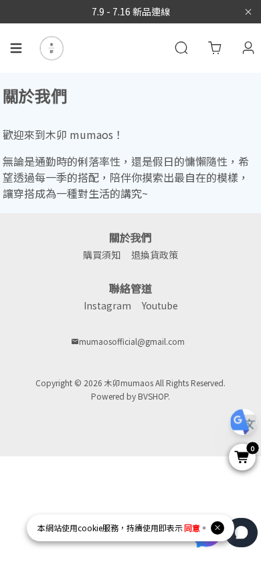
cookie (90, 527)
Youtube (160, 305)
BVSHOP (153, 396)
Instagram (107, 305)
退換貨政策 (154, 254)
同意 (192, 527)
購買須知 (101, 254)
